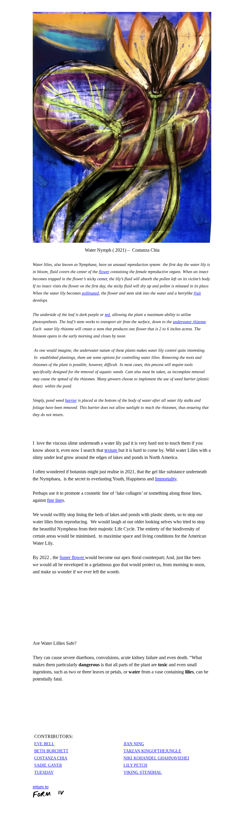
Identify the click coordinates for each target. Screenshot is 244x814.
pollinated (90, 293)
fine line (54, 500)
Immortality (165, 478)
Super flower (72, 557)
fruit (197, 293)
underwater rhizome (189, 322)
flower (104, 272)
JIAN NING (133, 744)
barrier (71, 400)
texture (111, 450)
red (107, 314)
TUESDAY (44, 772)
